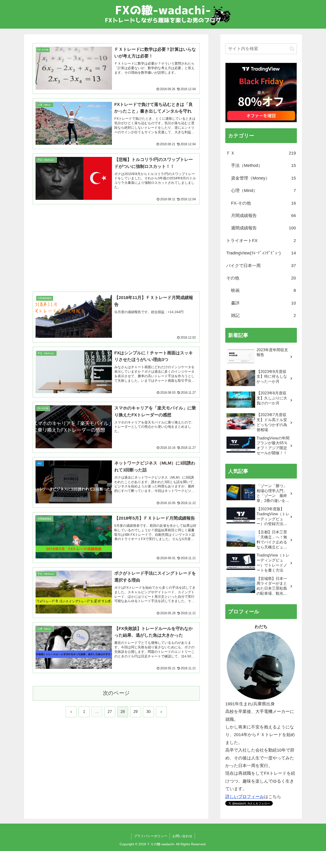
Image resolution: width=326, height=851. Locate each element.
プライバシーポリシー (150, 836)
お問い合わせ (182, 836)
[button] (292, 49)
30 (148, 712)
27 (110, 712)
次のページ (116, 693)
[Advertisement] (116, 242)
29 (135, 712)
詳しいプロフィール (244, 796)
